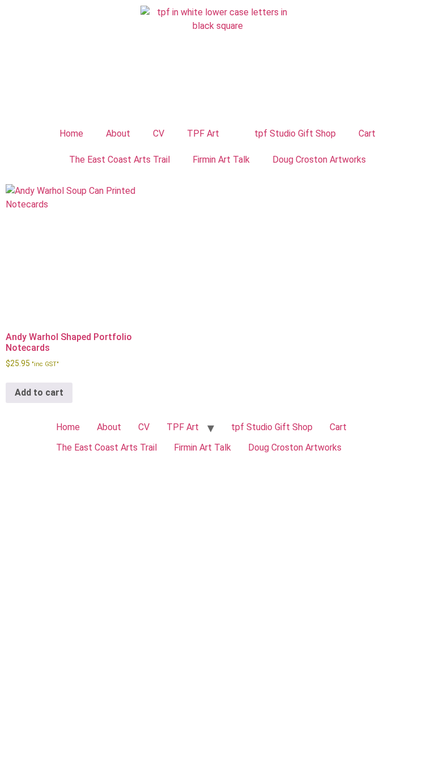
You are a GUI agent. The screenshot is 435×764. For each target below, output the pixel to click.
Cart (367, 133)
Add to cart (39, 392)
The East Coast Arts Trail (119, 159)
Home (71, 133)
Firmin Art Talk (221, 159)
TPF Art (203, 133)
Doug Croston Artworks (319, 159)
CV (158, 133)
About (118, 133)
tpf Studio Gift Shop (295, 133)
